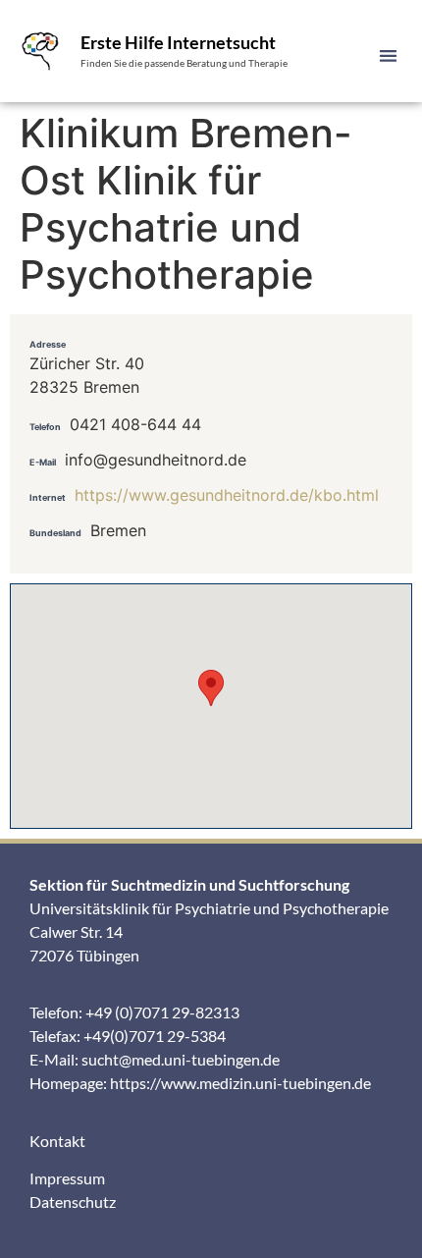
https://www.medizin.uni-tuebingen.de (240, 1082)
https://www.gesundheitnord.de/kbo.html (227, 495)
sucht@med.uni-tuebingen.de (180, 1059)
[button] (389, 55)
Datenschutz (72, 1201)
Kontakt (57, 1140)
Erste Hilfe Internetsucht (178, 42)
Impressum (67, 1178)
